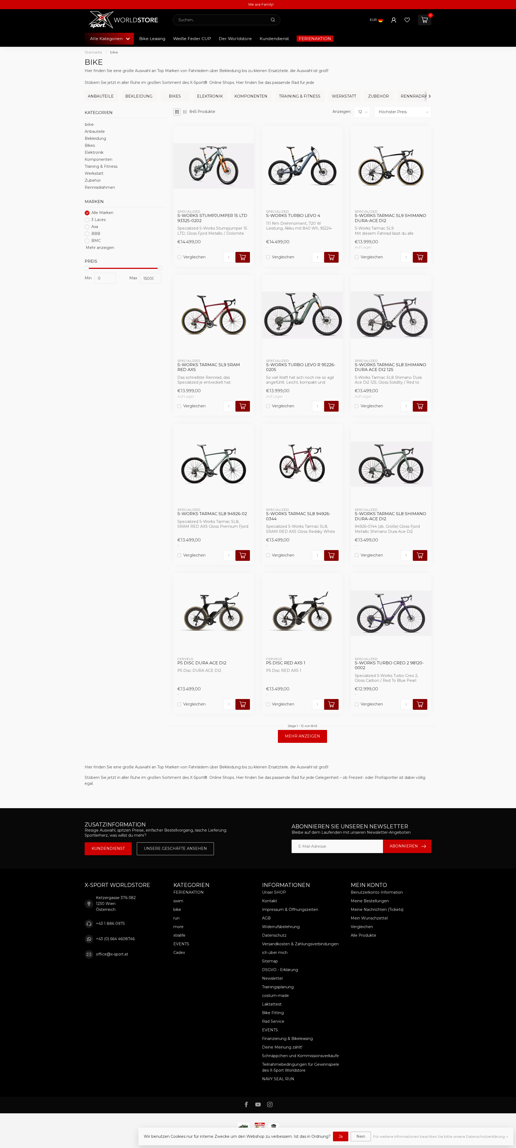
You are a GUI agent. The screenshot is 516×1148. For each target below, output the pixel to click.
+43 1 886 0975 (110, 923)
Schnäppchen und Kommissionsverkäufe (300, 1055)
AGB (266, 918)
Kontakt (269, 901)
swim (178, 901)
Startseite (93, 52)
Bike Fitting (273, 1012)
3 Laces (98, 220)
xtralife (179, 935)
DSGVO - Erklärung (280, 969)
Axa (94, 227)
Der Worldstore (235, 38)
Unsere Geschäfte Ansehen (175, 848)
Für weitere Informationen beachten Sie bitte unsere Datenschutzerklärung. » (440, 1137)
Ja (341, 1136)
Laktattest (272, 1004)
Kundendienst (274, 38)
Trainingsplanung (278, 987)
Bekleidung (95, 138)
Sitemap (270, 961)
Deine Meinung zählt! (282, 1047)
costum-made (275, 995)
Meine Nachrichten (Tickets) (377, 909)
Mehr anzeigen (99, 247)
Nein (360, 1136)
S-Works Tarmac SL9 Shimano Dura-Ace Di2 (390, 218)
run (176, 918)
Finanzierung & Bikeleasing (287, 1038)
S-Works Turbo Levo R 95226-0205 (300, 367)
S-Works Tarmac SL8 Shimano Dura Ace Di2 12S (390, 367)
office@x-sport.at (112, 954)
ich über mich (275, 952)
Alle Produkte (363, 935)
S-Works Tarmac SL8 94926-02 (212, 513)
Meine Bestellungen (370, 901)
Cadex (179, 952)
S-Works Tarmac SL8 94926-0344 (298, 516)
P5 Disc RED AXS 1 (285, 663)
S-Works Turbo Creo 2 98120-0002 (389, 665)
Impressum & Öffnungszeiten (290, 909)
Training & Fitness (101, 166)
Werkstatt (94, 173)
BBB (95, 234)
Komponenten (98, 159)
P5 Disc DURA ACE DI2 (201, 663)
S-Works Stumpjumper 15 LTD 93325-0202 (212, 218)
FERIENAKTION (315, 38)
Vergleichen (194, 257)
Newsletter (272, 978)
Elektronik (94, 152)
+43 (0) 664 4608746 (115, 938)
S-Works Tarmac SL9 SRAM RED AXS (208, 367)
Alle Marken (102, 213)
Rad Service (273, 1021)
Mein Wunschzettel (369, 918)
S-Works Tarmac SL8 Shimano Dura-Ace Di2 (390, 516)
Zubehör (93, 180)
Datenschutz (274, 935)
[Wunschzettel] (407, 20)
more (178, 926)
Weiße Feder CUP (192, 38)
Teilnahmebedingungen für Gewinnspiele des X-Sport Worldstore (300, 1067)
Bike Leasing (152, 38)
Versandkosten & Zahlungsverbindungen (300, 944)
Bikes (90, 145)
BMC (96, 241)
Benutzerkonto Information (377, 892)
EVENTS (181, 944)
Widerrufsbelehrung (281, 926)
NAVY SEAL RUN (278, 1078)
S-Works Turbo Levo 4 (293, 215)
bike (114, 52)
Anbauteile (95, 131)
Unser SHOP (274, 892)
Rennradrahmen (100, 187)
